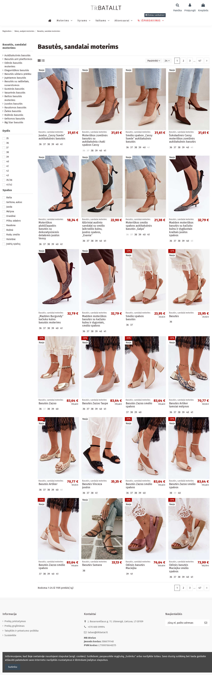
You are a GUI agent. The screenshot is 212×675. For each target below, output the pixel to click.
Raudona (10, 225)
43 (7, 175)
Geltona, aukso (14, 202)
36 (7, 143)
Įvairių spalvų (13, 243)
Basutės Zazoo (47, 403)
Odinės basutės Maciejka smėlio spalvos (178, 568)
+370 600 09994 (96, 626)
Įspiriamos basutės (15, 77)
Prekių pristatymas (15, 621)
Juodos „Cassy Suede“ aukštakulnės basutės (52, 137)
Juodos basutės (13, 103)
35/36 (9, 180)
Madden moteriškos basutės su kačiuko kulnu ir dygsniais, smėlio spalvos (94, 321)
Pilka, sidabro (13, 220)
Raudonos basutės (15, 107)
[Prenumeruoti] (206, 622)
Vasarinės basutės (14, 92)
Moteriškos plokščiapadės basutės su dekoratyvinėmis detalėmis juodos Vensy (49, 230)
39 (7, 156)
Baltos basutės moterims (13, 98)
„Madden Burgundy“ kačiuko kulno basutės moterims (51, 319)
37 (7, 147)
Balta (9, 197)
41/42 (9, 184)
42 (7, 170)
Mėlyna (10, 211)
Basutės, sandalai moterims (14, 46)
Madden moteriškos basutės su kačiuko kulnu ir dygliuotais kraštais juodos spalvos (181, 229)
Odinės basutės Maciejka (135, 566)
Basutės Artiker (48, 484)
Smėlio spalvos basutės (135, 318)
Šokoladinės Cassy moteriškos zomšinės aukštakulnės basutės (182, 138)
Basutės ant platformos (18, 59)
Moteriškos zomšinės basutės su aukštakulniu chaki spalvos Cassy (95, 140)
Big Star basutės (13, 122)
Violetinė (11, 239)
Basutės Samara (92, 564)
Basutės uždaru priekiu (17, 73)
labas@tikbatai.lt (98, 632)
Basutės (174, 316)
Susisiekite (10, 635)
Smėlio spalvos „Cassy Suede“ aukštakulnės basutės (139, 138)
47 (199, 60)
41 (7, 166)
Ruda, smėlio (13, 234)
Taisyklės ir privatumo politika (21, 630)
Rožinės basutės (13, 114)
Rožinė (9, 230)
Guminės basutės (14, 88)
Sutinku (12, 666)
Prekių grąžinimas (14, 625)
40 (7, 161)
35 (7, 138)
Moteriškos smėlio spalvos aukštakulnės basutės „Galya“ (139, 225)
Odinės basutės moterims (13, 64)
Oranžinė (11, 216)
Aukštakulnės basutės (17, 55)
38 (7, 152)
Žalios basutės (12, 111)
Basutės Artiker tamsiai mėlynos (179, 405)
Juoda (9, 206)
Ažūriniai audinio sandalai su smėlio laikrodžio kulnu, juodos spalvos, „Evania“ (93, 229)
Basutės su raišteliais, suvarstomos (16, 83)
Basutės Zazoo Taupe (95, 403)
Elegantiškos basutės (16, 70)
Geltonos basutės (14, 118)
